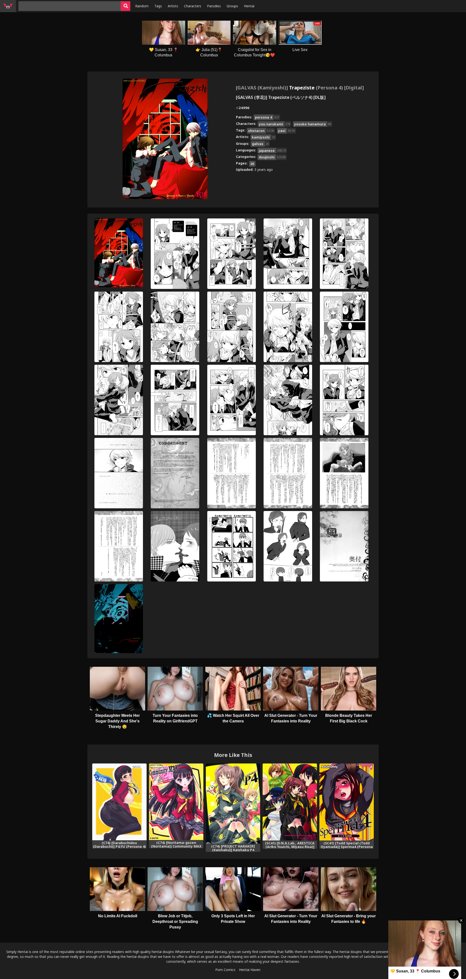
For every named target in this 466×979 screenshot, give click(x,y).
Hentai (249, 6)
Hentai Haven (249, 969)
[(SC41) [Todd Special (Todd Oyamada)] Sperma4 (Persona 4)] (346, 801)
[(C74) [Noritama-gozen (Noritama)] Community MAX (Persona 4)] (176, 801)
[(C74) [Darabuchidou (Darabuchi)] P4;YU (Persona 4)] (119, 801)
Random (142, 6)
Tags (158, 6)
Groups (232, 6)
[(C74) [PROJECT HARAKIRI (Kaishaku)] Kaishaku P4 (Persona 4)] (233, 803)
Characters (192, 6)
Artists (173, 6)
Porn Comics (225, 969)
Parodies (214, 6)
